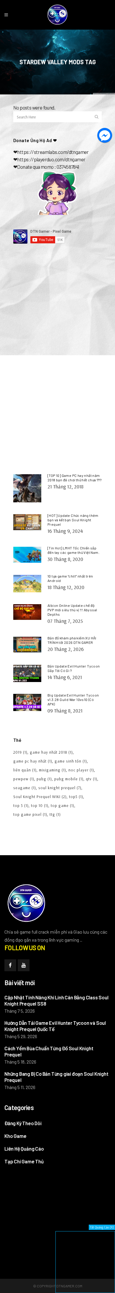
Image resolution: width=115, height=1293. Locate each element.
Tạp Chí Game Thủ (24, 1161)
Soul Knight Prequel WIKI (40, 796)
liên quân (25, 770)
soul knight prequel (59, 787)
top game (62, 805)
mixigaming (52, 770)
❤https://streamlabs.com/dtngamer (51, 152)
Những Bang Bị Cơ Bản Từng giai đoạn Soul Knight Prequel (56, 1077)
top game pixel (30, 814)
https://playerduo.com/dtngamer (51, 159)
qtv (91, 778)
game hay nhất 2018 (51, 752)
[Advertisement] (57, 311)
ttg (55, 814)
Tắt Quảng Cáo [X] (102, 1227)
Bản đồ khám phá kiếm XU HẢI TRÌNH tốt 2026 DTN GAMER (71, 640)
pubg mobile (68, 778)
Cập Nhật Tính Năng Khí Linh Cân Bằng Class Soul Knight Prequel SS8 (56, 1000)
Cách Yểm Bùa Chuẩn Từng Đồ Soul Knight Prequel (48, 1051)
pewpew (23, 778)
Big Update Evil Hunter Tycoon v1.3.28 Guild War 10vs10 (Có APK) (73, 699)
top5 (76, 796)
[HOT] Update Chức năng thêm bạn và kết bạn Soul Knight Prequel (72, 519)
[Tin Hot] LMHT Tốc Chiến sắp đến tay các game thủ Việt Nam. (73, 550)
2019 (20, 752)
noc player (81, 770)
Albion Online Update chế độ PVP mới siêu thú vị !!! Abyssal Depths (72, 609)
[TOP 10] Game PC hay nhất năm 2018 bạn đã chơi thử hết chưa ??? (74, 477)
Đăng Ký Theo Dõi (23, 1123)
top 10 (39, 805)
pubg (44, 778)
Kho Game (15, 1136)
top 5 (21, 805)
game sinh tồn (71, 761)
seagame (24, 787)
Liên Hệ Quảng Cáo (24, 1149)
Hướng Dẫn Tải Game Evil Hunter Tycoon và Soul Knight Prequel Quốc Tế (55, 1026)
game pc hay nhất (32, 761)
